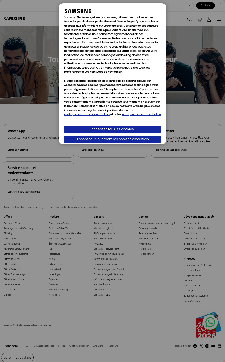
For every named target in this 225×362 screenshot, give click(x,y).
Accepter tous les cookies (112, 129)
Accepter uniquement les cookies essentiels (112, 139)
